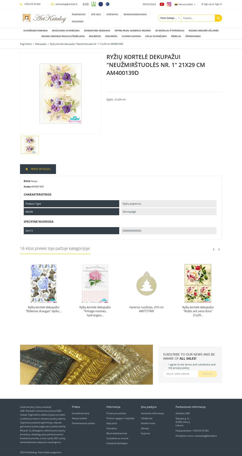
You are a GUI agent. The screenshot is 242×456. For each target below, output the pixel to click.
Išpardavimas (193, 36)
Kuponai (145, 433)
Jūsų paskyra (148, 407)
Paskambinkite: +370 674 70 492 (192, 430)
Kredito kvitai (148, 423)
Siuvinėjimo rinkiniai (35, 30)
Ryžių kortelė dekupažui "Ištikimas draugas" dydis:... (44, 309)
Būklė (27, 181)
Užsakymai (146, 418)
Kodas (27, 186)
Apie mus (96, 14)
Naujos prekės (79, 418)
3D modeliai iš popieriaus (169, 30)
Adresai (145, 428)
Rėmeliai (176, 36)
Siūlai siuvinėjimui (156, 36)
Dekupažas (111, 36)
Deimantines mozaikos (97, 30)
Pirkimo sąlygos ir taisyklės (120, 418)
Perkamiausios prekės (83, 423)
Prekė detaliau (40, 169)
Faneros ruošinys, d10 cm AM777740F (147, 309)
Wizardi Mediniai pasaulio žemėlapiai (63, 36)
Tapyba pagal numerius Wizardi (132, 30)
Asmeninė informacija (152, 413)
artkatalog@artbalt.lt (66, 4)
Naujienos (78, 21)
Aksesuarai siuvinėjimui (66, 30)
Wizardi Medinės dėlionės (204, 30)
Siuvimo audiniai (131, 36)
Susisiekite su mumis (117, 438)
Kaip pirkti (111, 423)
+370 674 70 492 (31, 4)
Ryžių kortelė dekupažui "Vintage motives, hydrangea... (95, 311)
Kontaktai (112, 14)
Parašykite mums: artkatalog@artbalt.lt (196, 435)
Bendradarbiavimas (135, 14)
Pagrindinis (79, 14)
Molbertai (95, 36)
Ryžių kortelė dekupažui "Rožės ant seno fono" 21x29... (198, 311)
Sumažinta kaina (80, 413)
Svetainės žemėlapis (117, 443)
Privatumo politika (116, 413)
